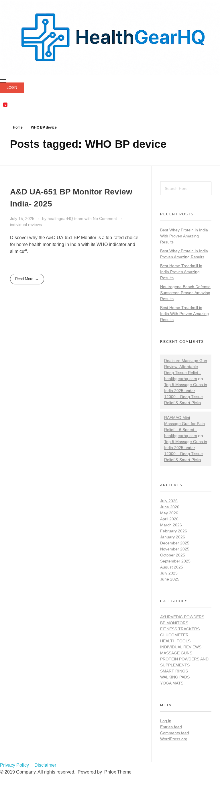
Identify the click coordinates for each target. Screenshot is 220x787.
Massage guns (176, 653)
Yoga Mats (171, 683)
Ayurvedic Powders (182, 617)
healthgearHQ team (66, 218)
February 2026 (173, 531)
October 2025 (172, 555)
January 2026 (172, 537)
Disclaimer (45, 765)
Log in (165, 721)
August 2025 (171, 567)
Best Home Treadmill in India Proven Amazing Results (181, 271)
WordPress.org (173, 739)
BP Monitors (174, 623)
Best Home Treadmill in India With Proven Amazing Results (184, 313)
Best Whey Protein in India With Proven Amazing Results (184, 236)
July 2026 (169, 501)
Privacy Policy (14, 765)
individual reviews (26, 224)
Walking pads (175, 677)
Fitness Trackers (180, 629)
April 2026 (169, 519)
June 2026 (169, 507)
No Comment (105, 218)
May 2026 (169, 513)
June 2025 (169, 579)
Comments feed (174, 733)
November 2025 (174, 549)
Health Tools (175, 641)
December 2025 (174, 543)
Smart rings (174, 671)
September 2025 (175, 561)
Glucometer (174, 635)
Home (18, 127)
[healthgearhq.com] (110, 37)
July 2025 (169, 573)
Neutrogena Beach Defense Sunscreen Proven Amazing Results (185, 292)
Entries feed (171, 727)
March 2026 (171, 525)
